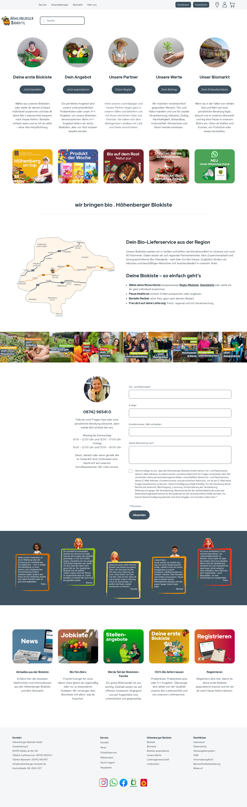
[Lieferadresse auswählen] (217, 4)
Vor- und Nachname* (140, 386)
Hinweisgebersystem (204, 750)
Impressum (199, 742)
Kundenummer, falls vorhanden (145, 424)
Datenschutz (200, 746)
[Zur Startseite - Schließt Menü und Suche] (17, 20)
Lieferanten (153, 763)
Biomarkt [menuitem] (78, 4)
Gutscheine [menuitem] (201, 4)
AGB (195, 755)
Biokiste (151, 742)
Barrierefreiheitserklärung (206, 763)
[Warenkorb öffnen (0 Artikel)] (232, 4)
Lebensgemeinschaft (158, 759)
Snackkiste (207, 285)
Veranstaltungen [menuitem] (59, 4)
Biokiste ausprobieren (158, 750)
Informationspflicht (203, 759)
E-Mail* (133, 405)
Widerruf (198, 768)
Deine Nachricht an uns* (141, 443)
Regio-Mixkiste (189, 285)
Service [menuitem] (43, 4)
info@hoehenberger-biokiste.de (29, 763)
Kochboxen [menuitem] (183, 4)
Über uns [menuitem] (92, 4)
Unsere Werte (154, 755)
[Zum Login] (224, 4)
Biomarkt (151, 746)
